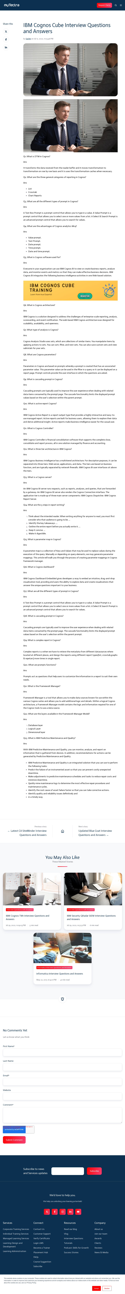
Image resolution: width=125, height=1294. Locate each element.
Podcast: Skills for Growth (76, 1247)
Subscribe (37, 1266)
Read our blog (70, 1229)
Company (100, 1223)
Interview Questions (73, 1238)
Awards (98, 1238)
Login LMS (38, 1243)
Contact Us (38, 1229)
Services (7, 1223)
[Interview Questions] (62, 831)
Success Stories (71, 1252)
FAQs (35, 1257)
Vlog (66, 1233)
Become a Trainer (41, 1247)
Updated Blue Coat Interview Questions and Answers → (95, 833)
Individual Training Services (16, 1233)
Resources (70, 1223)
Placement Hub (40, 1252)
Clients (97, 1243)
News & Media (101, 1252)
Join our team (100, 1233)
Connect (38, 1223)
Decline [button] (106, 1288)
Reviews (98, 1247)
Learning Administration (14, 1251)
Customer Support (42, 1233)
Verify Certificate (41, 1238)
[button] (116, 5)
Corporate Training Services (16, 1229)
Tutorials (68, 1243)
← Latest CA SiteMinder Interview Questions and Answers (27, 833)
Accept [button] (96, 1288)
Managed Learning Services (16, 1238)
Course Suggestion (42, 1261)
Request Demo (104, 5)
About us (98, 1229)
